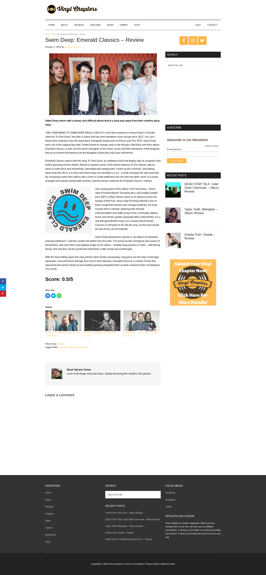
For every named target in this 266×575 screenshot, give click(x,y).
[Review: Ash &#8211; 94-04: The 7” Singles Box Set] (141, 320)
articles (53, 34)
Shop (47, 542)
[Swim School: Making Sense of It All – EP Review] (63, 320)
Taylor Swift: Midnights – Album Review (124, 526)
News (48, 520)
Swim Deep (82, 347)
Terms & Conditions (134, 564)
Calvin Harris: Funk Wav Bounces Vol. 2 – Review (128, 539)
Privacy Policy (152, 564)
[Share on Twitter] (3, 287)
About (48, 499)
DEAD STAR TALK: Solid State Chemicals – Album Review (201, 187)
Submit (48, 528)
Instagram (170, 499)
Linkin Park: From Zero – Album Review (124, 513)
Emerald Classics (67, 347)
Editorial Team (168, 564)
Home (47, 34)
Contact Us (50, 535)
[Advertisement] (193, 96)
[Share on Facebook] (3, 281)
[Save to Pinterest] (3, 294)
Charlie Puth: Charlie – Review (119, 533)
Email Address (175, 149)
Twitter (168, 506)
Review (61, 344)
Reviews (49, 506)
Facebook (170, 492)
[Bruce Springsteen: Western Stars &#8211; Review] (102, 320)
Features (49, 514)
